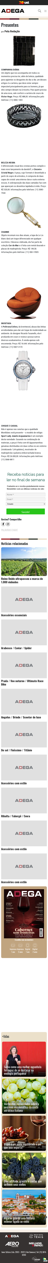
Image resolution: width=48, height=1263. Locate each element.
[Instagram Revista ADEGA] (8, 523)
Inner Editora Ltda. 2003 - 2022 (13, 1252)
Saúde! (26, 512)
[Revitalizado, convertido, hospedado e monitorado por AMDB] (45, 1259)
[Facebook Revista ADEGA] (3, 523)
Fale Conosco (30, 1252)
